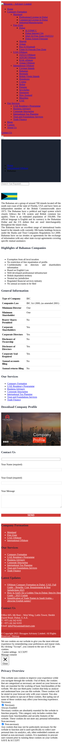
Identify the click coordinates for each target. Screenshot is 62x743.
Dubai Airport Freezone (36, 38)
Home (10, 9)
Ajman (22, 44)
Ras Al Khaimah (27, 46)
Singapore (24, 92)
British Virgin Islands (29, 76)
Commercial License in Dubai (33, 20)
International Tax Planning (25, 114)
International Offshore (23, 65)
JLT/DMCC (31, 30)
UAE (21, 100)
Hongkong (24, 79)
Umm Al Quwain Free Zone (32, 49)
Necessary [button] (6, 702)
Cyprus (22, 81)
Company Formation (17, 11)
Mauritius (23, 98)
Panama (23, 87)
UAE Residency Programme (26, 106)
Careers (10, 125)
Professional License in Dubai (33, 17)
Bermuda (23, 73)
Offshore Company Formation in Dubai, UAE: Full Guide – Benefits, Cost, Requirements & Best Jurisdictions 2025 (31, 587)
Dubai (22, 28)
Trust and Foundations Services (28, 116)
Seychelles (24, 90)
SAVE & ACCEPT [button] (10, 740)
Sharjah (22, 41)
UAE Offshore (20, 52)
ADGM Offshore (27, 57)
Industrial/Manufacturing (31, 22)
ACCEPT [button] (23, 652)
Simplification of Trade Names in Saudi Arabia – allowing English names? (30, 599)
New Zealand (25, 95)
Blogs (10, 122)
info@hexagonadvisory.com (21, 626)
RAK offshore (26, 60)
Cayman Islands (26, 68)
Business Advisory (22, 108)
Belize (22, 84)
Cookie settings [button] (9, 652)
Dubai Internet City (34, 33)
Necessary (10, 705)
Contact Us (6, 132)
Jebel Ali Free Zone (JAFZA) (39, 36)
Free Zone (18, 25)
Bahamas (23, 71)
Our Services (13, 103)
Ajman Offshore (27, 63)
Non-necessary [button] (8, 721)
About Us (12, 127)
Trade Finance (20, 119)
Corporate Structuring (23, 111)
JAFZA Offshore (27, 55)
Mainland (17, 14)
